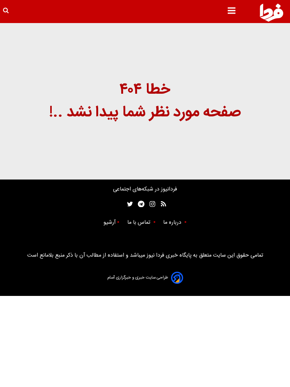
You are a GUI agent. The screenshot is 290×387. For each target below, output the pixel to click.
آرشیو (109, 222)
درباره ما (173, 222)
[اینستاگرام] (150, 204)
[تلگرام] (139, 204)
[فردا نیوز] (271, 12)
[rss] (161, 204)
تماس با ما (139, 222)
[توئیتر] (128, 204)
